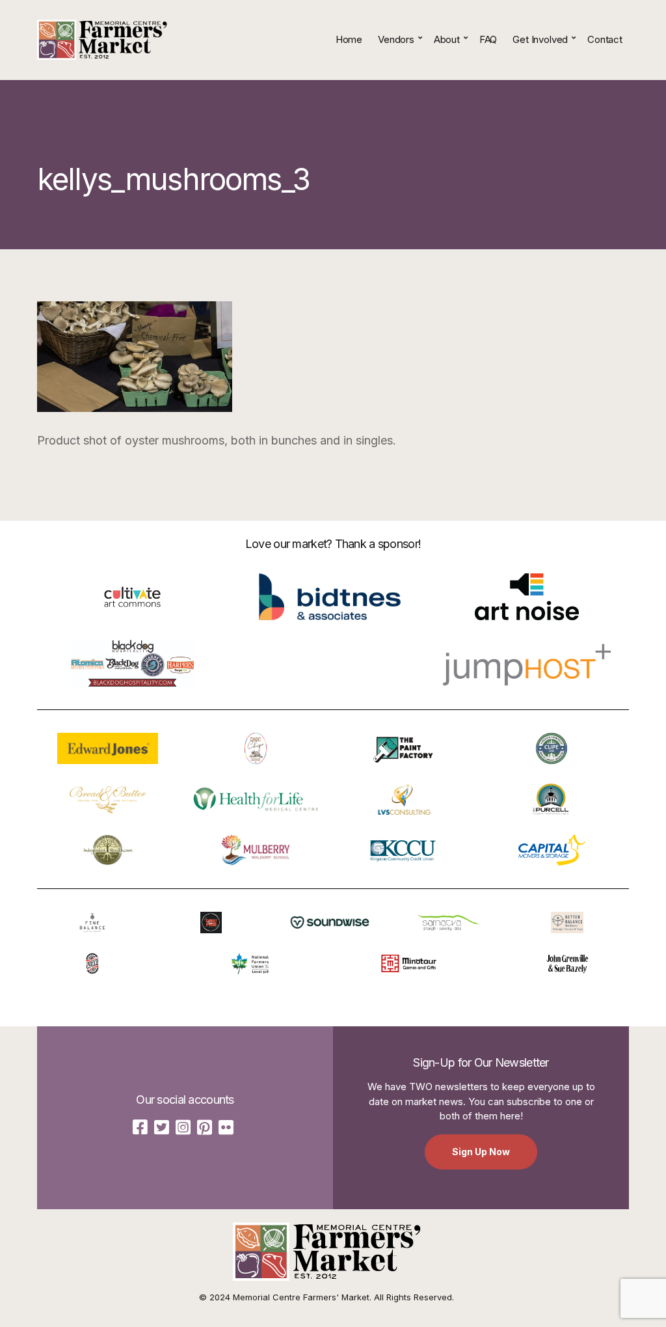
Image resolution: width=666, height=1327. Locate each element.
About (447, 39)
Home (349, 39)
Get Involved (540, 39)
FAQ (488, 39)
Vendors (396, 39)
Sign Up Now (481, 1151)
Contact (604, 39)
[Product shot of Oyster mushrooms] (134, 356)
